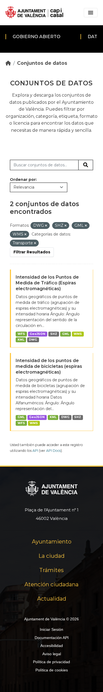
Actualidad (51, 598)
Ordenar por (23, 179)
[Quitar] (46, 226)
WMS (78, 334)
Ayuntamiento (51, 541)
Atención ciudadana (51, 584)
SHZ (53, 334)
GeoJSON (37, 334)
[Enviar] (86, 165)
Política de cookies (51, 670)
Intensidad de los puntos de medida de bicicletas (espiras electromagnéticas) (49, 366)
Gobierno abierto (36, 36)
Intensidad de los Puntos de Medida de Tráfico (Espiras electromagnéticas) (47, 282)
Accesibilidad (51, 645)
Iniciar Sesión (51, 629)
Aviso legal (51, 654)
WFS (21, 334)
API (35, 451)
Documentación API (52, 637)
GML (65, 334)
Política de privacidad (51, 662)
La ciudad (51, 556)
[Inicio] (8, 63)
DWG (33, 339)
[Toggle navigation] (91, 12)
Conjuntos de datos (42, 63)
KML (21, 339)
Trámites (51, 570)
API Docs (53, 451)
